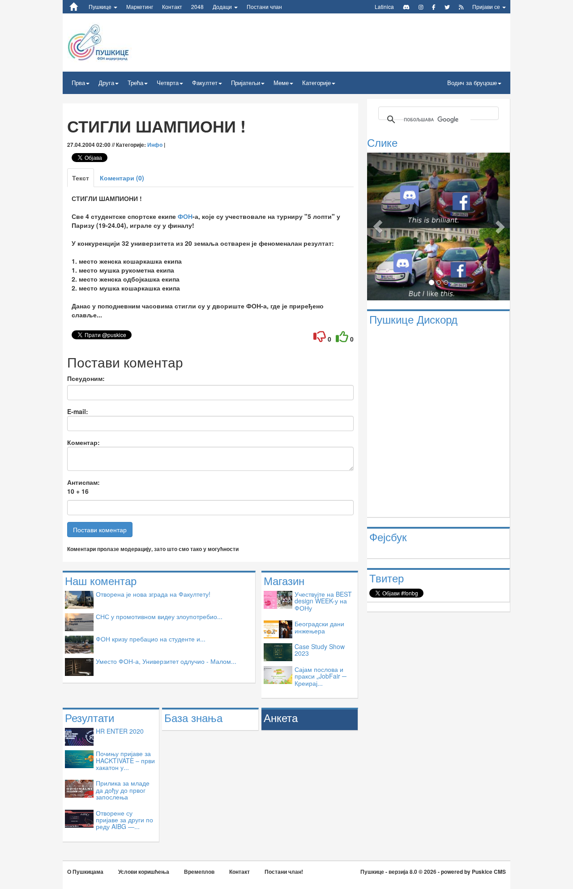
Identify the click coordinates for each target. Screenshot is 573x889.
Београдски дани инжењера (319, 627)
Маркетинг (139, 6)
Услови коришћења (143, 872)
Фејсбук (388, 536)
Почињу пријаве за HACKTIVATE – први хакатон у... (125, 760)
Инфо (154, 145)
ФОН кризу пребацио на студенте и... (150, 638)
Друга (106, 82)
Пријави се (486, 6)
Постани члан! (284, 872)
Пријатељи (245, 82)
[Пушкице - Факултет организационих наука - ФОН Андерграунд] (120, 41)
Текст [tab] (80, 177)
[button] (378, 226)
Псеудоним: (86, 378)
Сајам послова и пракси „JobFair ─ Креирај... (320, 676)
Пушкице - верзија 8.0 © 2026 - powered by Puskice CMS (433, 872)
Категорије (316, 82)
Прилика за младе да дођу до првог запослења (123, 789)
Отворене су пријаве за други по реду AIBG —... (124, 819)
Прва (78, 82)
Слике (382, 142)
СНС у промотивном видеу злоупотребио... (159, 616)
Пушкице (101, 6)
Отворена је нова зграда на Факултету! (153, 594)
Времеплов (199, 872)
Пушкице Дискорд (413, 319)
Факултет (205, 82)
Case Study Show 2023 (320, 650)
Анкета (281, 717)
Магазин (284, 580)
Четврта (168, 82)
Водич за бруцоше (472, 82)
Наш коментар (101, 580)
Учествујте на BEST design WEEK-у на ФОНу (323, 601)
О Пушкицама (85, 872)
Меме (281, 82)
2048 (197, 6)
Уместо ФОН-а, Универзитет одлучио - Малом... (166, 661)
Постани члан (264, 6)
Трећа (135, 82)
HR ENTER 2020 (120, 731)
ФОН (185, 216)
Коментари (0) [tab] (122, 177)
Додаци (223, 6)
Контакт (172, 6)
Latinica (384, 6)
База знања (193, 717)
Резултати (89, 717)
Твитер (386, 578)
